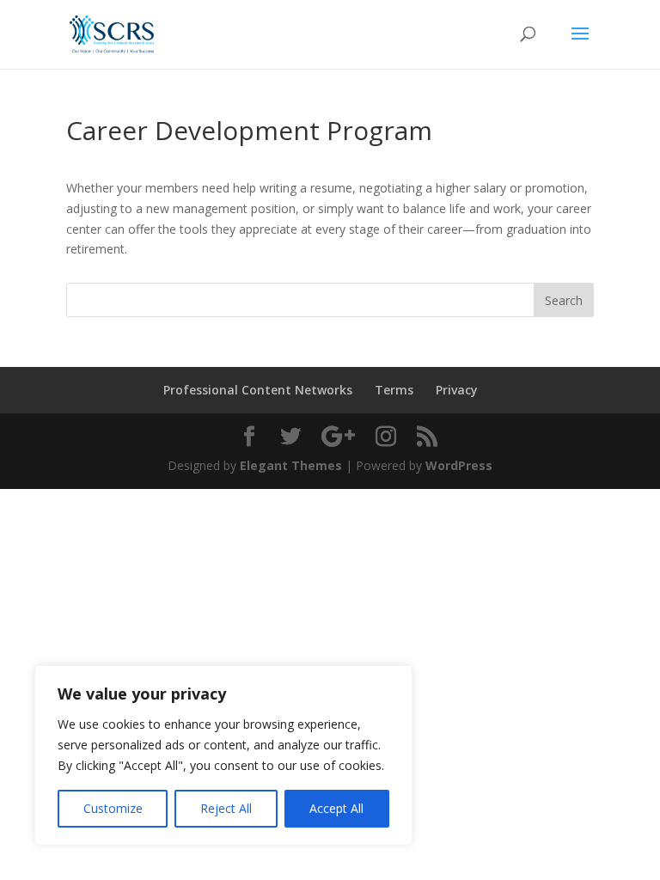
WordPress (458, 465)
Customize (113, 808)
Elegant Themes (291, 465)
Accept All (336, 808)
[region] (223, 755)
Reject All (226, 808)
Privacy (457, 390)
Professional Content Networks (257, 390)
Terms (394, 390)
